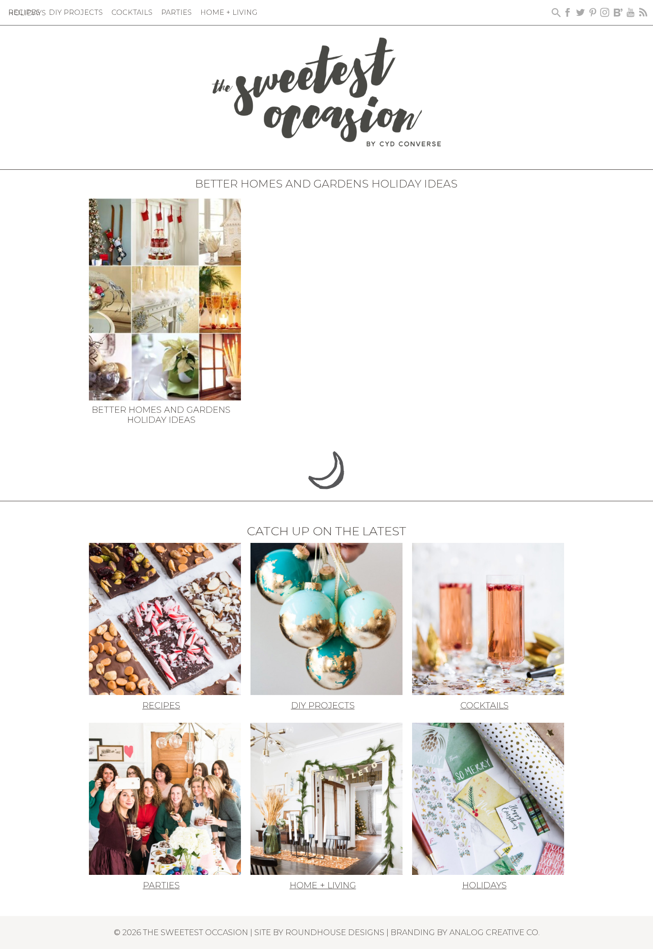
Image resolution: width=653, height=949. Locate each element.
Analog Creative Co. (494, 932)
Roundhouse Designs (334, 932)
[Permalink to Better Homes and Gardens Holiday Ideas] (165, 298)
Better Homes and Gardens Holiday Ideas (161, 415)
